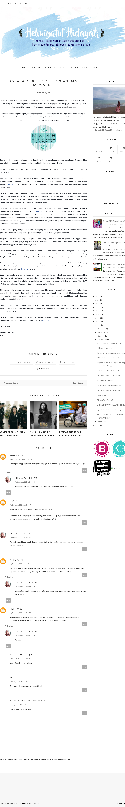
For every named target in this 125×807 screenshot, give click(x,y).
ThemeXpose (21, 803)
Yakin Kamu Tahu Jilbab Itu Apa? (109, 343)
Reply (84, 470)
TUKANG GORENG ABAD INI (108, 390)
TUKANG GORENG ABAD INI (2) (110, 376)
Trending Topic (90, 67)
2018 (97, 321)
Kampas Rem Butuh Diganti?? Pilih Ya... (70, 433)
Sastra (74, 67)
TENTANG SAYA (14, 3)
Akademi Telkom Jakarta (24, 654)
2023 (97, 303)
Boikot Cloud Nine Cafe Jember (109, 371)
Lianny (13, 501)
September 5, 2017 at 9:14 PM (25, 586)
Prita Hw (10, 184)
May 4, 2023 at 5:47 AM (18, 705)
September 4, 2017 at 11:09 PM (21, 459)
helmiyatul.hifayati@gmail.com (107, 130)
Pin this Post (68, 362)
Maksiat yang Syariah (105, 348)
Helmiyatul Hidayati (26, 478)
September (102, 339)
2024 (97, 300)
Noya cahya (16, 455)
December (101, 329)
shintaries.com (37, 211)
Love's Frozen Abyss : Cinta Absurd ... (12, 433)
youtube (99, 161)
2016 (97, 425)
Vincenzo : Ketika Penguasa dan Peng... (42, 433)
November (101, 332)
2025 (97, 296)
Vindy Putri (16, 560)
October (101, 336)
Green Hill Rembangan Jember (56, 181)
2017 (97, 325)
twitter (111, 151)
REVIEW (46, 369)
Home (2, 3)
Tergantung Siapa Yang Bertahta (109, 385)
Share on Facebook (23, 362)
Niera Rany (16, 609)
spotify (111, 161)
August (100, 421)
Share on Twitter (47, 362)
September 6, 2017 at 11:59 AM (21, 613)
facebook (99, 151)
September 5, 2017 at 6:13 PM (20, 564)
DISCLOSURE (29, 3)
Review (63, 67)
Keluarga (50, 67)
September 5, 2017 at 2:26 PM (20, 537)
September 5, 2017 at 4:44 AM (25, 482)
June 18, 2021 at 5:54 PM (19, 682)
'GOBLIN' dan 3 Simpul (105, 380)
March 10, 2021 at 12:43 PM (20, 659)
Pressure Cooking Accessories (27, 701)
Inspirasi (35, 67)
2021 (97, 311)
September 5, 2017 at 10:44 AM (21, 505)
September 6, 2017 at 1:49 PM (25, 635)
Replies (10, 472)
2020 (97, 314)
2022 (97, 307)
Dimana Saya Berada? (105, 400)
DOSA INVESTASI (104, 395)
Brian (13, 678)
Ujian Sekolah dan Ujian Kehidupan (110, 410)
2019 (97, 318)
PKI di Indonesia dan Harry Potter (110, 358)
